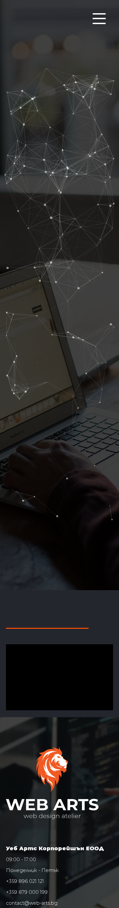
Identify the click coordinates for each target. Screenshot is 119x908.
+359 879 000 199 (27, 892)
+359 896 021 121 (25, 881)
